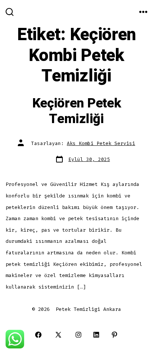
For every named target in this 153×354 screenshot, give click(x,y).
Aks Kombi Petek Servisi (101, 143)
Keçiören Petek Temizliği (76, 111)
